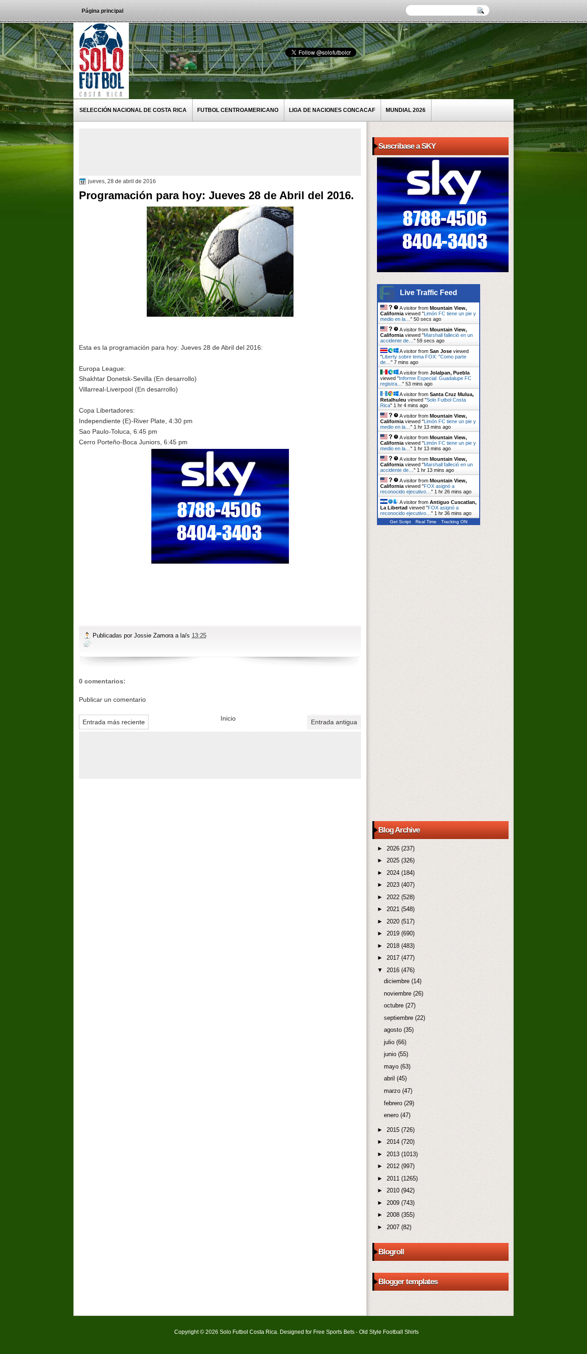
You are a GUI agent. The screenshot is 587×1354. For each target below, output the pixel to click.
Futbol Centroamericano (237, 110)
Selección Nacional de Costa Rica (133, 110)
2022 (394, 897)
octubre (394, 1005)
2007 (394, 1227)
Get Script (400, 521)
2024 (394, 872)
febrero (394, 1103)
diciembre (397, 981)
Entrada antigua (334, 722)
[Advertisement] (248, 151)
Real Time (426, 521)
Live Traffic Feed (428, 293)
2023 (394, 884)
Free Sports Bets (333, 1332)
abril (390, 1078)
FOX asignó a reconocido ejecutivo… (417, 488)
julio (390, 1042)
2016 (394, 970)
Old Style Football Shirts (389, 1332)
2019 (394, 933)
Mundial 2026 (406, 110)
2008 (394, 1214)
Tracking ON (454, 521)
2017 (394, 957)
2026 (394, 848)
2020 (394, 921)
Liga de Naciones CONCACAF (332, 110)
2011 (394, 1178)
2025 (394, 860)
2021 (394, 909)
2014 (394, 1141)
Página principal (102, 11)
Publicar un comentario (112, 699)
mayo (392, 1066)
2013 (394, 1154)
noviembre (398, 993)
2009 (394, 1202)
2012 (394, 1166)
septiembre (399, 1017)
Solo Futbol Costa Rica (248, 1332)
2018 (394, 945)
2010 (394, 1190)
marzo (393, 1090)
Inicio (228, 718)
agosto (394, 1029)
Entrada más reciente (114, 722)
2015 (394, 1129)
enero (392, 1115)
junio (391, 1054)
